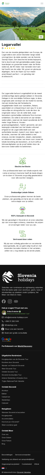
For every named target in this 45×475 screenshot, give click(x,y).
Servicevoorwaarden (22, 455)
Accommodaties (7, 419)
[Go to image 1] (21, 38)
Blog (3, 444)
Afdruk (36, 464)
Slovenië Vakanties (24, 472)
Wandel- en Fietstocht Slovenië (13, 365)
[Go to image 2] (23, 38)
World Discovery (25, 346)
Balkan (4, 394)
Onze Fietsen (6, 441)
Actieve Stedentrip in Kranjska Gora (14, 378)
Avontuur (5, 390)
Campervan (6, 397)
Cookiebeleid (27, 464)
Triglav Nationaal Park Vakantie (13, 381)
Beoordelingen (7, 455)
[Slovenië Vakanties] (22, 277)
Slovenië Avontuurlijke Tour (12, 375)
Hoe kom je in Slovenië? (10, 422)
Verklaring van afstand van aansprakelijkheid (18, 459)
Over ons (5, 434)
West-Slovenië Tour (9, 369)
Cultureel (5, 403)
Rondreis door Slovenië (10, 362)
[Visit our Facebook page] (4, 301)
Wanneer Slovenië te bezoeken (13, 412)
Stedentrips (6, 400)
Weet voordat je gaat (9, 425)
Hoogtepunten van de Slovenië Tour (15, 359)
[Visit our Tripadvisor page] (16, 301)
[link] (22, 321)
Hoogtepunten (7, 415)
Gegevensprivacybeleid (10, 464)
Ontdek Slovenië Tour (10, 372)
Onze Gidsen (6, 437)
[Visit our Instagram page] (10, 301)
